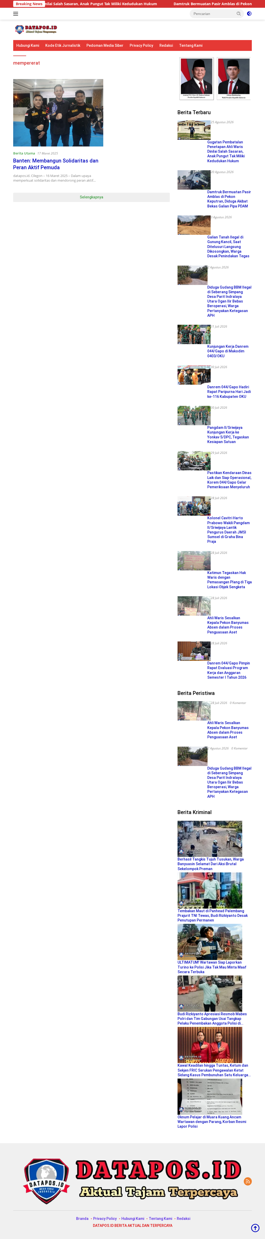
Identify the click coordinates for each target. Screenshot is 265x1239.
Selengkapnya (91, 197)
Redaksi (166, 45)
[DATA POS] (35, 29)
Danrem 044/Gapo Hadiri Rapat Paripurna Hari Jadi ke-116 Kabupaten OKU (229, 391)
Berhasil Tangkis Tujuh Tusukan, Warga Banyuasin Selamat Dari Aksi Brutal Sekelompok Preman (211, 864)
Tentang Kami (190, 45)
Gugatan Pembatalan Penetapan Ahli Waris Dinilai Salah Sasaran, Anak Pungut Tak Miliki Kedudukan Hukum (226, 151)
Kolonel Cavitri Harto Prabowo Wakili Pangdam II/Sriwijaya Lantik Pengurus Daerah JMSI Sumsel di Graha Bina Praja (228, 530)
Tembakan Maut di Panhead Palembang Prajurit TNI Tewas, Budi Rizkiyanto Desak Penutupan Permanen (213, 915)
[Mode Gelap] (249, 13)
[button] (239, 13)
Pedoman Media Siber (104, 45)
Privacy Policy (141, 45)
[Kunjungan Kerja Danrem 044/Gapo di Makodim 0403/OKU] (194, 334)
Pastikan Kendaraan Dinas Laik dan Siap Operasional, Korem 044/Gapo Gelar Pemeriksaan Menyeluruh (229, 480)
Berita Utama (24, 153)
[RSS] (248, 1181)
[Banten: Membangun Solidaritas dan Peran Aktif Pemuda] (58, 112)
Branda (82, 1219)
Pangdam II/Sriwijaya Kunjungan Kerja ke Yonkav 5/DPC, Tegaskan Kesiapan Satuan (228, 434)
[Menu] (16, 13)
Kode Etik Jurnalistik (62, 45)
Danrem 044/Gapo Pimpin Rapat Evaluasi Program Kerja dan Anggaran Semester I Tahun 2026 (228, 670)
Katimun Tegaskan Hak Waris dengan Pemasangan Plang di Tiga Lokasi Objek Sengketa (229, 580)
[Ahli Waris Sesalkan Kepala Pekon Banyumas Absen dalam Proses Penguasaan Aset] (194, 606)
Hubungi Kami (27, 45)
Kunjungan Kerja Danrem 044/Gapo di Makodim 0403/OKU (227, 351)
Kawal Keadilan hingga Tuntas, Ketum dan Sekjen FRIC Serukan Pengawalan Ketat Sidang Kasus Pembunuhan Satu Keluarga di (213, 1070)
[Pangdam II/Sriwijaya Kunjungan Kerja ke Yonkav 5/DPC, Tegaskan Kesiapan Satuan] (194, 415)
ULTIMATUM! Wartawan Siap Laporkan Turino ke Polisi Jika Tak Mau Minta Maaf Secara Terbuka (212, 967)
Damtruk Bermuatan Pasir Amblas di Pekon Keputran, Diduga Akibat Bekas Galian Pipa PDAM (229, 199)
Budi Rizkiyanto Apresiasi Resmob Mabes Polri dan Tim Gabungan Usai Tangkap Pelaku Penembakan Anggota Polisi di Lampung (212, 1019)
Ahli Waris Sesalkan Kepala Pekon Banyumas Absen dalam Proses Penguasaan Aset (228, 625)
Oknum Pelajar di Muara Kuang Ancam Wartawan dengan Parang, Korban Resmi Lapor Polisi (212, 1121)
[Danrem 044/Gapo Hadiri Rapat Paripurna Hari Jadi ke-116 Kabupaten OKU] (194, 375)
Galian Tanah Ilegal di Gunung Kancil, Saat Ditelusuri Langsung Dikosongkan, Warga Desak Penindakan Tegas (228, 246)
